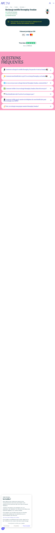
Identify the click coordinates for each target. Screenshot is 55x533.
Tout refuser (6, 525)
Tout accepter (26, 525)
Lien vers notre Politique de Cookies (11, 517)
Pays (11, 7)
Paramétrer (16, 525)
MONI (6, 7)
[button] (3, 528)
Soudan (16, 7)
